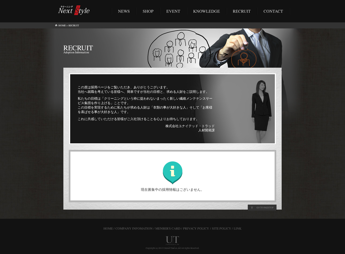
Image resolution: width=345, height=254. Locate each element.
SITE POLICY (221, 228)
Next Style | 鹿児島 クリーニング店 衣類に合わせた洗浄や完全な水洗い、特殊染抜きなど (75, 10)
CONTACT (273, 11)
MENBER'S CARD (167, 228)
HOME (62, 25)
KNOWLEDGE (206, 11)
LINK (238, 228)
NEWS (124, 11)
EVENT (173, 11)
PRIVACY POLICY (196, 228)
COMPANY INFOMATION (134, 228)
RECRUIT (242, 11)
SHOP (148, 11)
